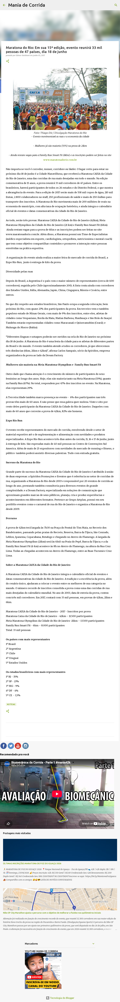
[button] (7, 61)
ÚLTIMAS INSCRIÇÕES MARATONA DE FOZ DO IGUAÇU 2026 (32, 863)
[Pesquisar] (116, 5)
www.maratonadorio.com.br (60, 159)
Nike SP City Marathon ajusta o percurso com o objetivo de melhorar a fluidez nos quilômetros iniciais (52, 913)
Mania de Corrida (26, 5)
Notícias (11, 704)
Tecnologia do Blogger (61, 998)
